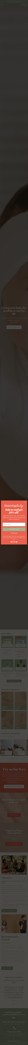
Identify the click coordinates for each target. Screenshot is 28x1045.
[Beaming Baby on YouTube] (16, 542)
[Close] (25, 502)
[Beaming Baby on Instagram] (14, 542)
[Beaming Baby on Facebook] (12, 542)
